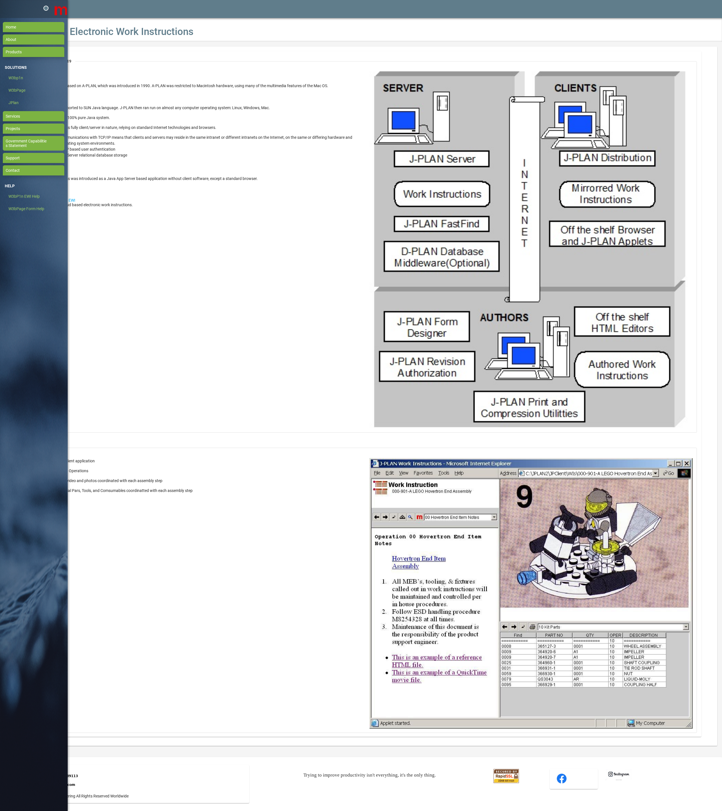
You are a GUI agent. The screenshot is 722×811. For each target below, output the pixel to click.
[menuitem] (36, 27)
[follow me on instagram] (619, 779)
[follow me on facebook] (562, 783)
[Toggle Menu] (46, 8)
